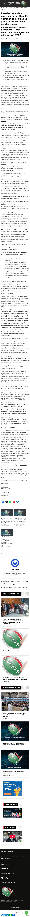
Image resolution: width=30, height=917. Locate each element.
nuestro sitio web (12, 425)
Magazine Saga (18, 907)
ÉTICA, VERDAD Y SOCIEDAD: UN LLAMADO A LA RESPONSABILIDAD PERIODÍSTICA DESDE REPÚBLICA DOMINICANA (13, 622)
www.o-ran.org (23, 465)
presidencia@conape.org (6, 864)
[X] (5, 878)
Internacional (12, 553)
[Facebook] (2, 878)
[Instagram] (7, 878)
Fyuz (26, 75)
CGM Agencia (14, 901)
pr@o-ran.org (4, 487)
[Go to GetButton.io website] (26, 915)
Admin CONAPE (6, 38)
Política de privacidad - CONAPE (8, 882)
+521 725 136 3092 (10, 873)
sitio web (3, 164)
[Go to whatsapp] (26, 913)
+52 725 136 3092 (4, 863)
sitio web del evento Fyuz (15, 227)
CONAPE (10, 900)
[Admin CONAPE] (15, 563)
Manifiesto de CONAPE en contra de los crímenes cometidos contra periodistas (13, 744)
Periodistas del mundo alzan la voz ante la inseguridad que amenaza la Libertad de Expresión (14, 715)
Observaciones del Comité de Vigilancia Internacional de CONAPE (13, 772)
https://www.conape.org (15, 571)
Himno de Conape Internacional (11, 651)
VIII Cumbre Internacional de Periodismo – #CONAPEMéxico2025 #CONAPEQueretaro (15, 678)
